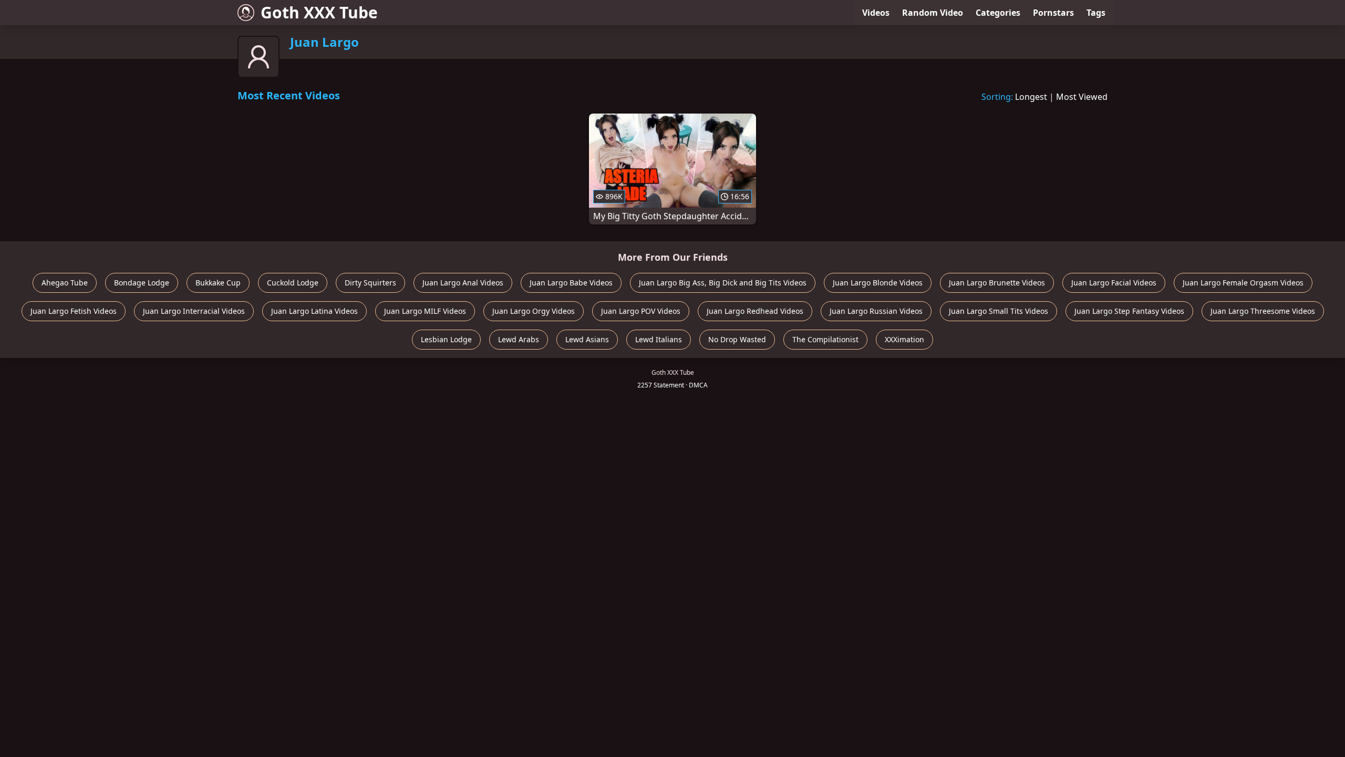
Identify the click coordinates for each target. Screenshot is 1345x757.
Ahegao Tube (65, 283)
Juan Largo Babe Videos (571, 283)
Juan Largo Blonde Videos (878, 283)
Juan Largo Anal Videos (462, 283)
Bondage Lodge (141, 283)
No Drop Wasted (737, 339)
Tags (1096, 12)
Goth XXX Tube (319, 12)
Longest (1031, 97)
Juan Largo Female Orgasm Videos (1243, 283)
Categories (998, 12)
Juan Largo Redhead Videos (755, 311)
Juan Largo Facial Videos (1113, 283)
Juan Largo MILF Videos (425, 311)
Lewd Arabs (518, 339)
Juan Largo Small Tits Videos (998, 311)
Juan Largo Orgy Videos (533, 311)
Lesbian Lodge (446, 339)
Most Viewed (1082, 97)
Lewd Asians (587, 339)
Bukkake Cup (218, 283)
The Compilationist (825, 339)
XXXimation (904, 339)
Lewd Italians (658, 339)
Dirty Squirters (370, 283)
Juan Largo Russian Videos (876, 311)
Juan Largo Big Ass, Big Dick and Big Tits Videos (722, 283)
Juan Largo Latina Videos (314, 311)
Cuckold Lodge (292, 283)
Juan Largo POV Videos (640, 311)
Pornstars (1053, 12)
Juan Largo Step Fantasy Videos (1129, 311)
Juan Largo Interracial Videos (194, 311)
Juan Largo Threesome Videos (1262, 311)
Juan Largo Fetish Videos (73, 311)
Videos (875, 12)
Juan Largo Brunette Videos (997, 283)
